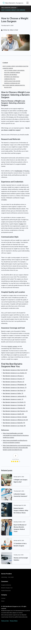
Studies (21, 224)
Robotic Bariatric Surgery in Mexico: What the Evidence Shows (21, 510)
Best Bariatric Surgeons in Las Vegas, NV (14, 425)
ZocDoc (27, 171)
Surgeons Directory (6, 585)
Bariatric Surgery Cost (6, 587)
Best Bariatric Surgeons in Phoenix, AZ (13, 381)
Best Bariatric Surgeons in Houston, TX (13, 379)
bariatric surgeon (12, 346)
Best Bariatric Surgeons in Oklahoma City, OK (15, 420)
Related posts (8, 87)
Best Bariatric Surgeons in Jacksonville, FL (14, 396)
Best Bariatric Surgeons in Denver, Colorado (15, 417)
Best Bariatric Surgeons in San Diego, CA (14, 390)
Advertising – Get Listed (7, 577)
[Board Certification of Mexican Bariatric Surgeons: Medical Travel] (6, 527)
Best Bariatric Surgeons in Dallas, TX (13, 393)
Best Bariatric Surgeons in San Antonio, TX (14, 387)
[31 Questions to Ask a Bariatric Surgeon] (6, 544)
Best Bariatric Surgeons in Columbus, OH (14, 405)
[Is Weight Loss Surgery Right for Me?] (6, 480)
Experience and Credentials (11, 76)
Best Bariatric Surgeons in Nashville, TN (14, 423)
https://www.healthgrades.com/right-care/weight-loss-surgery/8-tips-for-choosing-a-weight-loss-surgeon (16, 435)
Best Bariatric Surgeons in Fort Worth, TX (14, 402)
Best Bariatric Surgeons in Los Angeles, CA (15, 373)
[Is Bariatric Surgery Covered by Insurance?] (6, 494)
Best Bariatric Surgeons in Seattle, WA (13, 414)
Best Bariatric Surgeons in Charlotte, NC (14, 408)
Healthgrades (18, 171)
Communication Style (9, 79)
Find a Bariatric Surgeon (8, 7)
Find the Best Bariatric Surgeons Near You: (14, 85)
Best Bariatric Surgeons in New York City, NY (15, 370)
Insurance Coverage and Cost (12, 83)
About (2, 601)
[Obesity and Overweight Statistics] (6, 558)
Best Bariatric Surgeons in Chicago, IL (13, 376)
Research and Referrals (10, 74)
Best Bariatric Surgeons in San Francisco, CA (15, 411)
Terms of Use (5, 621)
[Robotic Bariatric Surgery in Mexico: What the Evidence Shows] (6, 510)
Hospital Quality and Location (12, 81)
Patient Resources (6, 590)
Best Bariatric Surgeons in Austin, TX (13, 399)
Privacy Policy (14, 621)
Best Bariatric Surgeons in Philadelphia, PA (14, 384)
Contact (3, 598)
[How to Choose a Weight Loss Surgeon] (15, 42)
